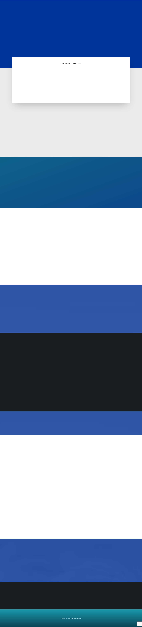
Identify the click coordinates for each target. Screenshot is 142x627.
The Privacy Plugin (71, 322)
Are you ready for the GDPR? (52, 423)
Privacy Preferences (71, 197)
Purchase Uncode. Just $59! (89, 423)
